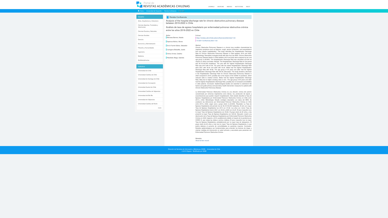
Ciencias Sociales (143, 35)
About (248, 6)
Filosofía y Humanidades (146, 48)
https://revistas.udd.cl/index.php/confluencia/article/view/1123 (215, 38)
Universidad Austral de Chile (147, 87)
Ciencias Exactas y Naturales (147, 31)
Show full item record (202, 140)
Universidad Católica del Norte (147, 104)
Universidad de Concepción (147, 83)
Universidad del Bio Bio (145, 95)
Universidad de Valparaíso (146, 100)
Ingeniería (141, 52)
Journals (211, 6)
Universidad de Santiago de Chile (148, 79)
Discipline (220, 6)
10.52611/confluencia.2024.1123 (206, 41)
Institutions (239, 6)
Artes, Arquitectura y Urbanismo (148, 21)
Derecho (140, 39)
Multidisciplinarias (143, 60)
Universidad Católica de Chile (147, 75)
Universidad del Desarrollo (154, 11)
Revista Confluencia (170, 11)
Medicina (141, 56)
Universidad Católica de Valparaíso (149, 91)
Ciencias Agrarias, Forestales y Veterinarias (148, 26)
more (159, 108)
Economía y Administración (146, 44)
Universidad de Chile (144, 71)
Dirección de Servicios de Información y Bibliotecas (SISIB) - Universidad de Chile (194, 149)
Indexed (229, 6)
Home (142, 11)
